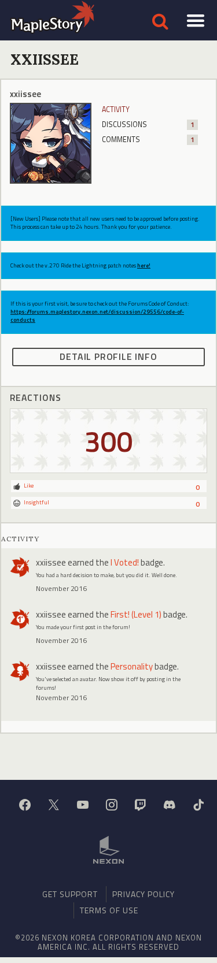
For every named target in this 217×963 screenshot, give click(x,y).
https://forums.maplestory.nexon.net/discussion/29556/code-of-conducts (97, 315)
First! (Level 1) (136, 614)
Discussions (148, 124)
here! (143, 265)
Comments (148, 139)
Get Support (70, 894)
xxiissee (51, 562)
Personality (132, 666)
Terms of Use (109, 910)
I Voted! (125, 562)
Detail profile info (108, 356)
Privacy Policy (143, 894)
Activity (116, 109)
